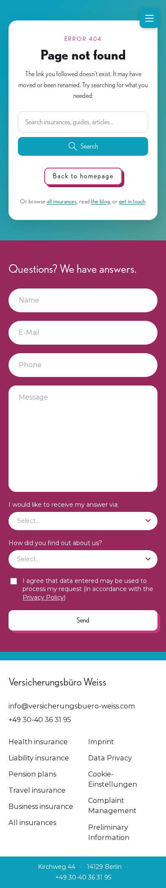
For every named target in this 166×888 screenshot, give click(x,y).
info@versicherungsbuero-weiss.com (72, 706)
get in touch (132, 201)
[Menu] (149, 18)
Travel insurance (37, 790)
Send (83, 620)
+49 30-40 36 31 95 (40, 719)
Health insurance (38, 741)
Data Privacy (110, 758)
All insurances (32, 822)
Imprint (101, 741)
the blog (100, 201)
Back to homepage (83, 176)
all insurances (62, 201)
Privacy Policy (43, 597)
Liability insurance (39, 758)
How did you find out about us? (55, 543)
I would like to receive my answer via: (64, 504)
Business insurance (41, 806)
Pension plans (32, 774)
